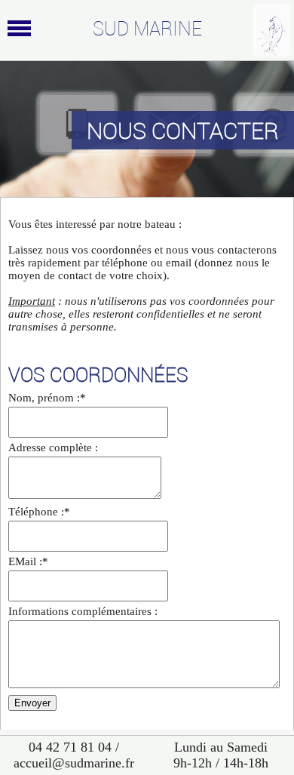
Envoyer (32, 703)
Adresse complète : (53, 447)
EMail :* (28, 561)
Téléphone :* (39, 512)
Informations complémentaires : (83, 611)
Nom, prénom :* (47, 398)
